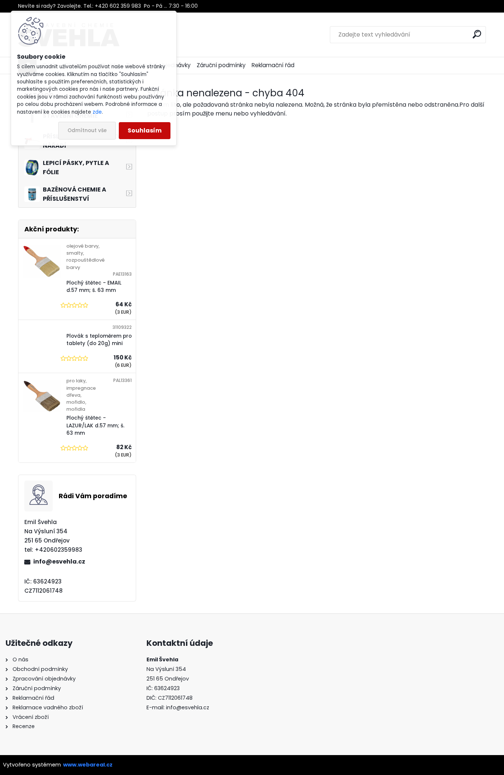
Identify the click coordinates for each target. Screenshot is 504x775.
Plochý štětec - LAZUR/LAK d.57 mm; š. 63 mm (95, 425)
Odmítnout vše (87, 130)
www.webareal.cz (88, 764)
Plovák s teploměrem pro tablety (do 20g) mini (99, 340)
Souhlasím (145, 130)
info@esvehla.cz (59, 561)
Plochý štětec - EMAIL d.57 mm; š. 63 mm (93, 286)
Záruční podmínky (221, 65)
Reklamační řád (273, 65)
